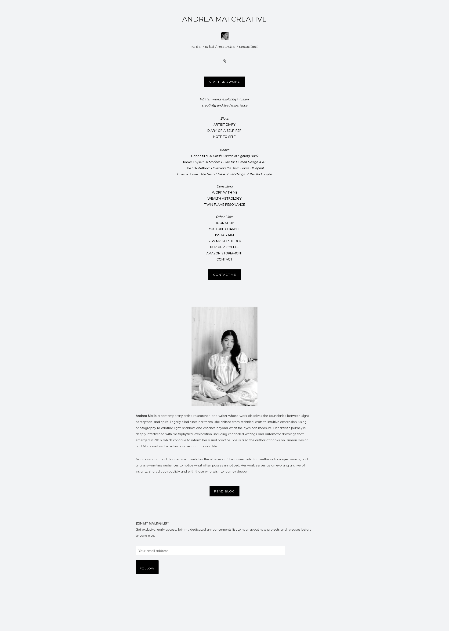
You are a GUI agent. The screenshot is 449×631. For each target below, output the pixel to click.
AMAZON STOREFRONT (224, 253)
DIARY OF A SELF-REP (224, 130)
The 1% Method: (224, 168)
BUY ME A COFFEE (224, 247)
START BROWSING (224, 82)
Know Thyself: (224, 162)
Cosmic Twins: (224, 174)
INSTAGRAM (224, 235)
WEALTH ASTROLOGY (224, 198)
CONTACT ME (224, 274)
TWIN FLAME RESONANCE (224, 204)
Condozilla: (224, 156)
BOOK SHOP (224, 223)
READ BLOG (224, 491)
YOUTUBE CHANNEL (224, 229)
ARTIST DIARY (224, 124)
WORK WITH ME (224, 192)
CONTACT (224, 259)
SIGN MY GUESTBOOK (225, 241)
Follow (147, 568)
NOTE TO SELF (224, 137)
